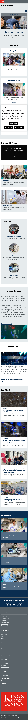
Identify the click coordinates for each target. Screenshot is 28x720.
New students (4, 632)
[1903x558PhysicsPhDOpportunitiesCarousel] (14, 22)
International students (6, 620)
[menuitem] (14, 615)
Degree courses (4, 614)
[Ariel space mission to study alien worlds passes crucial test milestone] (14, 486)
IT (1, 649)
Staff (2, 634)
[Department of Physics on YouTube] (20, 602)
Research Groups (14, 273)
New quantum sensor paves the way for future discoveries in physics (14, 439)
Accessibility (17, 716)
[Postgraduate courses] (14, 87)
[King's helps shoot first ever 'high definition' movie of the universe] (14, 397)
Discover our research (6, 322)
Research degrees (7, 179)
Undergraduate (14, 49)
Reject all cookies (9, 127)
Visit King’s (3, 663)
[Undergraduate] (14, 57)
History (14, 254)
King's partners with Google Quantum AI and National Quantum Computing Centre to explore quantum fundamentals (14, 468)
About (4, 532)
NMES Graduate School (8, 204)
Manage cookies (13, 123)
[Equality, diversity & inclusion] (14, 227)
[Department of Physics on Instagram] (14, 602)
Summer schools (4, 622)
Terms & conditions (5, 713)
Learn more (14, 71)
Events (2, 659)
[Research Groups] (14, 266)
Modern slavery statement (6, 716)
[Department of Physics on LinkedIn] (17, 602)
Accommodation (4, 647)
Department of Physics (7, 5)
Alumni (2, 636)
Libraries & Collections (6, 645)
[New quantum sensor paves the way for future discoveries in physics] (14, 428)
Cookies (23, 716)
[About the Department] (14, 523)
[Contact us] (14, 548)
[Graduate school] (14, 195)
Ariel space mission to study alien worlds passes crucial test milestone (12, 498)
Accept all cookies (19, 127)
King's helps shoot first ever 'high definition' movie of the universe (13, 409)
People (4, 582)
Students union (4, 661)
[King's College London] (14, 698)
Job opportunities (5, 665)
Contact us (5, 557)
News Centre (4, 657)
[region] (14, 118)
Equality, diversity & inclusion (14, 234)
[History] (14, 246)
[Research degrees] (14, 170)
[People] (14, 573)
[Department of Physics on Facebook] (7, 602)
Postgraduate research (6, 618)
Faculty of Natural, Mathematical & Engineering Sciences (13, 7)
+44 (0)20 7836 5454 (5, 674)
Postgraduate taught (5, 616)
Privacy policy (14, 713)
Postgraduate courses (14, 79)
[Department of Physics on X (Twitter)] (10, 602)
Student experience (5, 624)
